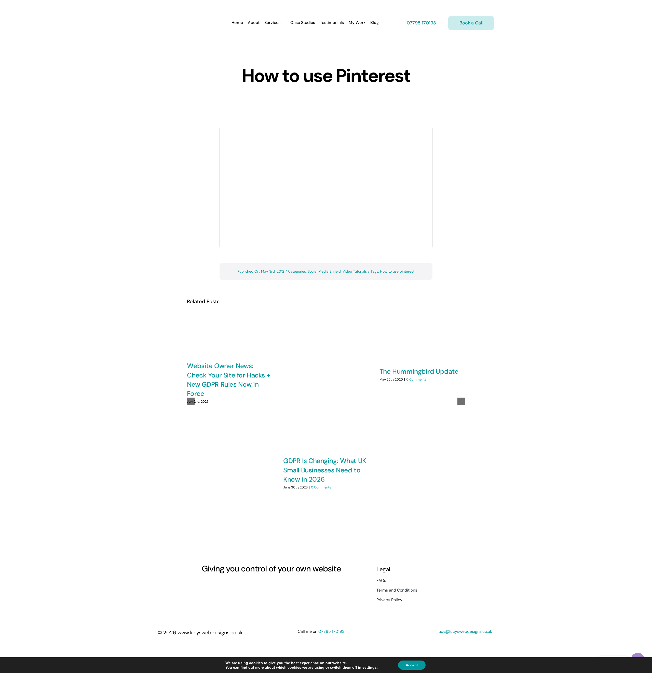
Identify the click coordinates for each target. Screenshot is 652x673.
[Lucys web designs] (185, 7)
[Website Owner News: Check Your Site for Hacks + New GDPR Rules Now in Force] (230, 334)
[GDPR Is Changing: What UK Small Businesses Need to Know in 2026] (326, 381)
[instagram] (213, 584)
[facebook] (204, 584)
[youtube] (222, 584)
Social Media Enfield (324, 271)
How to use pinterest (397, 271)
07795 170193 (420, 23)
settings (369, 667)
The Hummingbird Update (418, 371)
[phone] (250, 584)
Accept (412, 665)
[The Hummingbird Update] (422, 337)
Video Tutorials (355, 271)
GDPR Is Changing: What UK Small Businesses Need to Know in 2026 (324, 470)
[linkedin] (231, 584)
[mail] (240, 584)
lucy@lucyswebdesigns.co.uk (465, 631)
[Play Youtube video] (326, 187)
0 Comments (321, 487)
